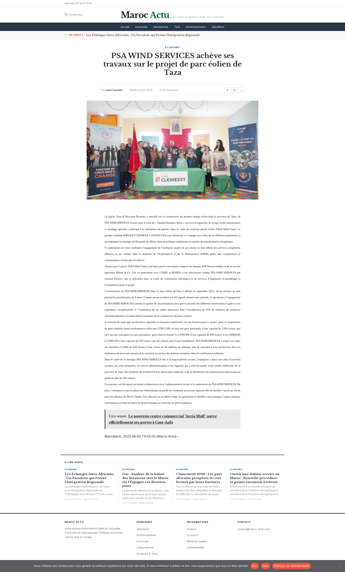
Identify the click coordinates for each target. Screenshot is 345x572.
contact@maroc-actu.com (253, 529)
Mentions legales (197, 541)
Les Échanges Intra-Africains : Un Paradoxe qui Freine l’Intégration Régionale (143, 35)
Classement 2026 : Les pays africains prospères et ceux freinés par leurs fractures (199, 478)
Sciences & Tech (147, 553)
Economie (141, 27)
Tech (177, 27)
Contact (191, 529)
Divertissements (196, 27)
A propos (192, 535)
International (160, 27)
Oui (255, 565)
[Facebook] (227, 90)
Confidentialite (195, 547)
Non (265, 565)
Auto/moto (143, 529)
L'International (145, 547)
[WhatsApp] (241, 90)
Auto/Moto (218, 27)
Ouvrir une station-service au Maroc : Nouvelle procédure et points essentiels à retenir (254, 478)
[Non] (340, 566)
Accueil (125, 27)
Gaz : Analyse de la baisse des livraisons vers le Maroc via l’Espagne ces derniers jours (145, 480)
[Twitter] (234, 90)
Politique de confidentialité (291, 565)
